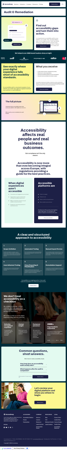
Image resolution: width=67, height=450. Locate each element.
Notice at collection (6, 448)
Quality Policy (57, 424)
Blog (46, 417)
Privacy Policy (57, 417)
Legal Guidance (49, 424)
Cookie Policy (57, 419)
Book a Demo (43, 46)
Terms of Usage (58, 422)
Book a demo (40, 376)
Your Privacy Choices (19, 448)
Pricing (24, 419)
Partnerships (26, 422)
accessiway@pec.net (38, 439)
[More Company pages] (31, 4)
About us (38, 417)
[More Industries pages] (25, 4)
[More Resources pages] (38, 4)
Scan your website (44, 89)
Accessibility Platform (28, 417)
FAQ (46, 419)
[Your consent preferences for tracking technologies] (2, 449)
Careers (38, 419)
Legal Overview (40, 424)
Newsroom (38, 422)
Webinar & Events (49, 422)
